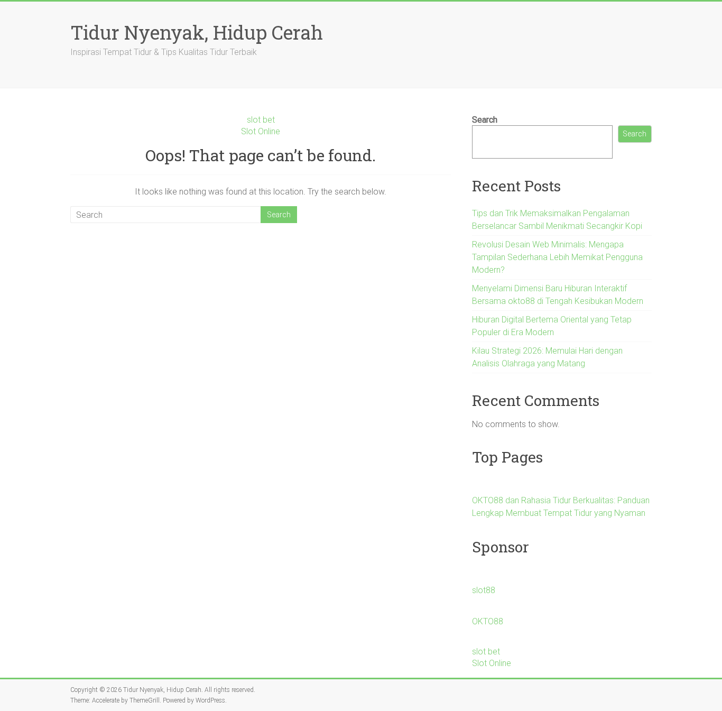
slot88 (483, 590)
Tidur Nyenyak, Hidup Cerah (196, 32)
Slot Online (260, 131)
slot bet (261, 120)
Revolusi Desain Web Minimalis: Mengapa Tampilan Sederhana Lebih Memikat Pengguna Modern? (557, 257)
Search (484, 120)
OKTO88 (487, 621)
